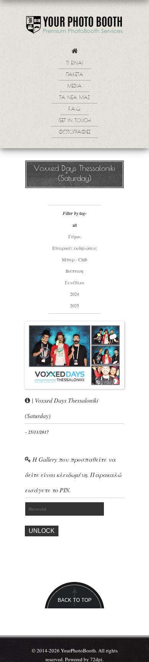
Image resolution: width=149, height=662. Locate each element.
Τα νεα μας (74, 98)
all (75, 225)
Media (74, 87)
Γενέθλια (74, 282)
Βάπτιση (74, 271)
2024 (74, 294)
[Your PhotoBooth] (74, 26)
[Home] (74, 53)
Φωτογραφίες (75, 132)
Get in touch (74, 121)
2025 (74, 305)
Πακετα (74, 75)
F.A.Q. (74, 110)
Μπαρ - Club (74, 259)
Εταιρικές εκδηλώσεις (74, 248)
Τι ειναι (74, 64)
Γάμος (74, 236)
